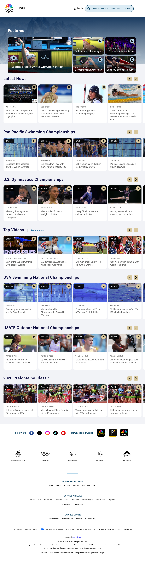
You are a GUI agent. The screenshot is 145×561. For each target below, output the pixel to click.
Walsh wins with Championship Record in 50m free (53, 312)
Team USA (86, 485)
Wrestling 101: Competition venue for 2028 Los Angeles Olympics (19, 114)
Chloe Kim (75, 500)
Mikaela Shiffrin (35, 500)
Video (58, 485)
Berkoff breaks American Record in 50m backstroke (88, 70)
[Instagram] (47, 433)
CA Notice (70, 529)
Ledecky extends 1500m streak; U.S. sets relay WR (120, 70)
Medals (76, 485)
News (51, 485)
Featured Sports (72, 515)
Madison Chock (62, 500)
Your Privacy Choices (54, 529)
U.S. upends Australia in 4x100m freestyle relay (120, 51)
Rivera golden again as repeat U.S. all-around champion (17, 214)
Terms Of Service (84, 529)
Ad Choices (17, 529)
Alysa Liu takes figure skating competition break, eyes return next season (55, 114)
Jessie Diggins (87, 500)
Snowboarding (90, 519)
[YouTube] (63, 433)
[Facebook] (31, 433)
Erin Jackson (78, 504)
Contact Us (127, 529)
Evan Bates (48, 500)
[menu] (20, 8)
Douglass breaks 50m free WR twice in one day (37, 67)
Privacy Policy (31, 529)
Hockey (79, 519)
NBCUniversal (77, 537)
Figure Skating (67, 519)
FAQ (94, 485)
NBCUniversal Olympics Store (107, 529)
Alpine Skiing (54, 519)
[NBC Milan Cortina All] (9, 8)
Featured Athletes (72, 496)
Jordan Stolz (100, 500)
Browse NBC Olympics (72, 482)
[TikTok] (55, 433)
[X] (39, 433)
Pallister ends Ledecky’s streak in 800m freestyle (88, 51)
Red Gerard (66, 504)
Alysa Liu (112, 500)
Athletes (67, 485)
